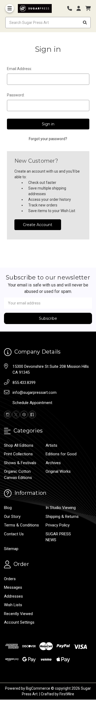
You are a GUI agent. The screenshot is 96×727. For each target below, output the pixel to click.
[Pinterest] (24, 414)
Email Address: (19, 69)
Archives (53, 462)
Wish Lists (13, 604)
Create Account (37, 224)
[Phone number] (71, 8)
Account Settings (19, 622)
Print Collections (18, 454)
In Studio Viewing (61, 507)
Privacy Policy (58, 525)
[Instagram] (7, 414)
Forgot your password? (48, 139)
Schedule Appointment (32, 402)
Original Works (58, 471)
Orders (10, 578)
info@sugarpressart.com (35, 392)
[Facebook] (32, 414)
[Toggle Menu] (9, 8)
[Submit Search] (85, 22)
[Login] (81, 8)
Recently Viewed (18, 613)
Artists (51, 445)
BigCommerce (38, 688)
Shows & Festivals (20, 462)
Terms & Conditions (21, 525)
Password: (16, 95)
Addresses (13, 596)
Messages (13, 587)
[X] (16, 414)
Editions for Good (61, 454)
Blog (8, 507)
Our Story (12, 516)
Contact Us (14, 534)
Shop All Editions (18, 445)
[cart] (88, 8)
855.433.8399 (24, 382)
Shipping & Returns (62, 516)
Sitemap (11, 548)
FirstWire (66, 694)
